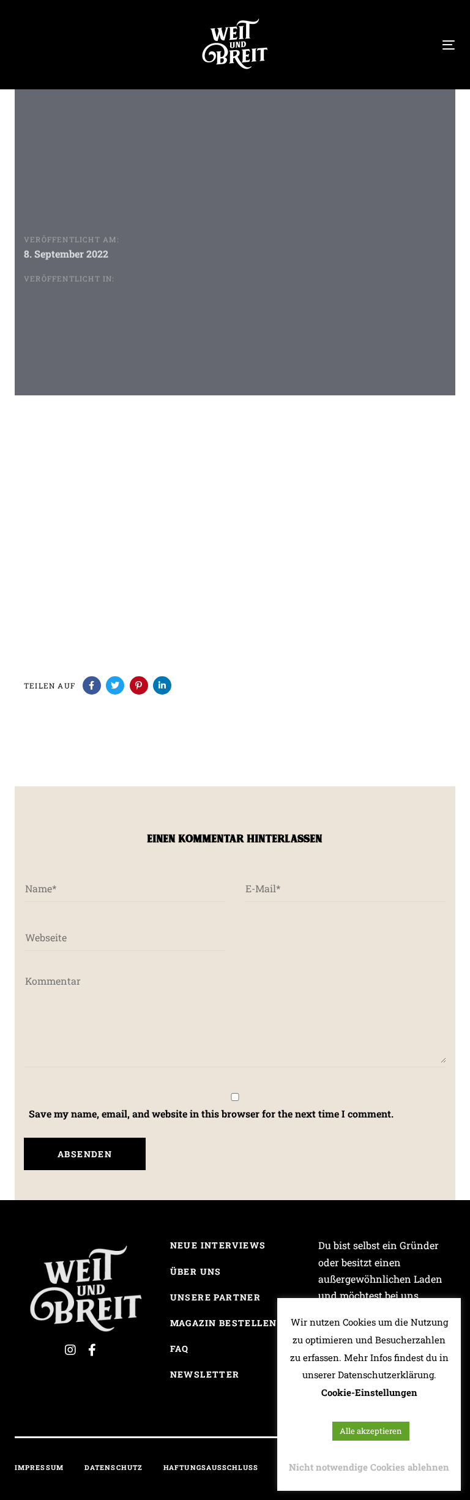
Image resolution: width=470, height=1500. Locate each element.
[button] (21, 43)
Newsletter (205, 1374)
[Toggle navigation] (381, 45)
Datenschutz (113, 1467)
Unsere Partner (215, 1297)
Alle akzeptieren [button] (371, 1430)
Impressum (39, 1467)
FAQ (179, 1348)
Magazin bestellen (223, 1323)
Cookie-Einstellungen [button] (369, 1392)
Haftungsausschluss (210, 1467)
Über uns (196, 1271)
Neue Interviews (218, 1245)
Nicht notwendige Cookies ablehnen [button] (369, 1467)
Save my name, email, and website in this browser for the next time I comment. (211, 1113)
